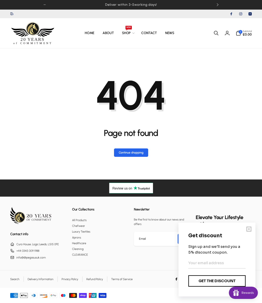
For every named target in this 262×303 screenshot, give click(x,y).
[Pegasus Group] (30, 223)
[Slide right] (217, 4)
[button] (127, 33)
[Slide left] (44, 4)
